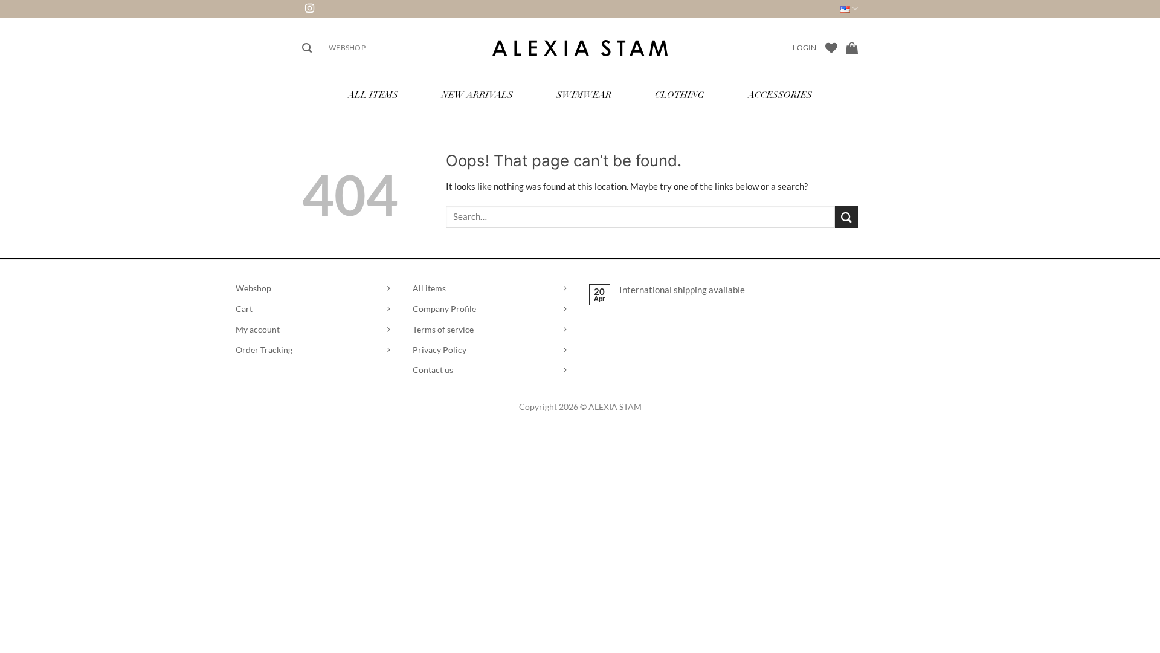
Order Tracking (264, 350)
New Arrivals (477, 95)
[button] (307, 48)
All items (429, 288)
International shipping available (682, 289)
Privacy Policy (439, 350)
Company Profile (444, 309)
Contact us (433, 370)
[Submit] (846, 217)
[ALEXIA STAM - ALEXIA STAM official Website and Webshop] (580, 48)
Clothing (679, 95)
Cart (244, 309)
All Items (373, 95)
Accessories (780, 95)
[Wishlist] (831, 47)
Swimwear (583, 95)
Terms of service (443, 329)
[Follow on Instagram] (309, 9)
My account (258, 329)
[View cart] (852, 47)
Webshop (347, 47)
